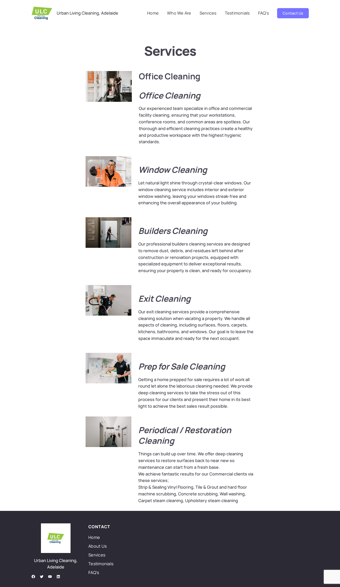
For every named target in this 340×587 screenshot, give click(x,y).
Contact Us (293, 13)
